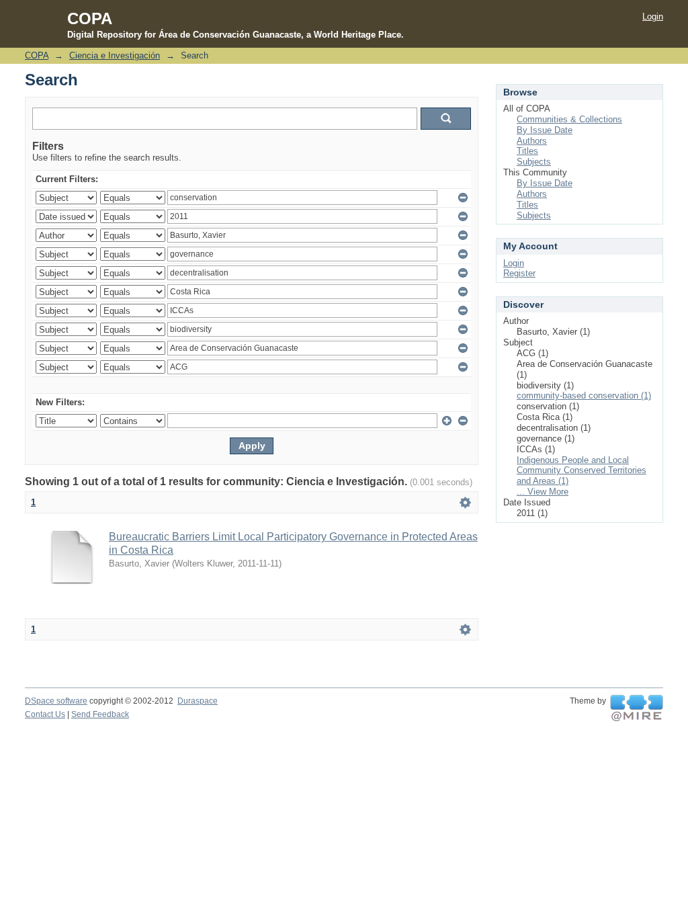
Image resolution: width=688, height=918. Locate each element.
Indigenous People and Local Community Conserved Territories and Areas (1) (581, 471)
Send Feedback (100, 714)
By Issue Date (544, 130)
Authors (532, 141)
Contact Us (45, 714)
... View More (542, 492)
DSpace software (56, 701)
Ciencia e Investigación (114, 55)
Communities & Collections (569, 119)
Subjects (534, 162)
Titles (527, 151)
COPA (36, 55)
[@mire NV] (636, 708)
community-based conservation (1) (584, 395)
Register (519, 273)
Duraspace (197, 701)
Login (652, 16)
